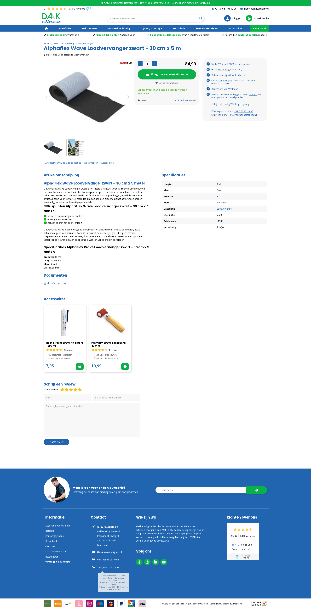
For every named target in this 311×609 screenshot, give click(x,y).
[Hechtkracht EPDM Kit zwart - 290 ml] (65, 322)
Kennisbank (259, 28)
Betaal (214, 75)
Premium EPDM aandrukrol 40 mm (108, 344)
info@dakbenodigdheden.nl (244, 114)
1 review (113, 350)
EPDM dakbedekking (177, 529)
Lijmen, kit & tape (151, 28)
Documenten (91, 162)
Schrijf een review (187, 100)
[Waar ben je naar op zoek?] (200, 18)
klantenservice (225, 80)
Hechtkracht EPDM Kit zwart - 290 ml (64, 344)
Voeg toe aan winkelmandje (169, 74)
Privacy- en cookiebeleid (173, 603)
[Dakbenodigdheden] (53, 18)
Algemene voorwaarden (57, 525)
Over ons (50, 546)
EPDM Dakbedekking (119, 28)
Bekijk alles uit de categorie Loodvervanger (67, 54)
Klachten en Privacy (55, 551)
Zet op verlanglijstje (168, 82)
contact (253, 94)
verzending (224, 69)
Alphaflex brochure (56, 283)
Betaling (49, 530)
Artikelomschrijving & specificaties (63, 162)
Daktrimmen (89, 28)
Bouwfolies (64, 28)
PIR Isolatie (179, 28)
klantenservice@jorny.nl (256, 8)
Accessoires (235, 28)
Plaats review (56, 441)
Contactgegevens (54, 535)
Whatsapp (233, 88)
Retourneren (51, 556)
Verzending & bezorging (57, 561)
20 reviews (68, 350)
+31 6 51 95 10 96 (243, 111)
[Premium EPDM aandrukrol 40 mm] (110, 322)
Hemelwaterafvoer (207, 28)
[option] (87, 97)
